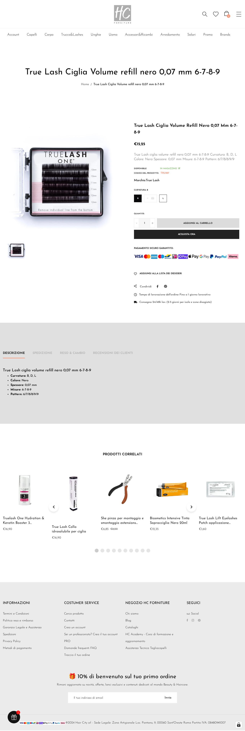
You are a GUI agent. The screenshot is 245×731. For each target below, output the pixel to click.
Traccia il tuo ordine (77, 655)
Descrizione (14, 353)
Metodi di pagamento (17, 648)
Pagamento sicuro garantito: (153, 248)
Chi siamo (131, 613)
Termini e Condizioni (16, 613)
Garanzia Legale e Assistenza (22, 627)
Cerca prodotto (74, 613)
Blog (128, 620)
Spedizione (42, 353)
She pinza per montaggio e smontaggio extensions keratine (122, 523)
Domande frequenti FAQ (80, 648)
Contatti (69, 620)
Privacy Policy (11, 641)
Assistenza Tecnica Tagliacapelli (146, 648)
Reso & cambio (72, 353)
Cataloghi (131, 627)
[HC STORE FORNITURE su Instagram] (193, 620)
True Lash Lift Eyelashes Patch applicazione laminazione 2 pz (218, 523)
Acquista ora (186, 234)
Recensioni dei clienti (113, 353)
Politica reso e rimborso (18, 620)
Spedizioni (9, 634)
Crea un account (74, 627)
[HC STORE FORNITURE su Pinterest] (199, 620)
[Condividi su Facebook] (158, 286)
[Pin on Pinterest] (166, 286)
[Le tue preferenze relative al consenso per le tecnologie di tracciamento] (238, 724)
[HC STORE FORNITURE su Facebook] (187, 620)
